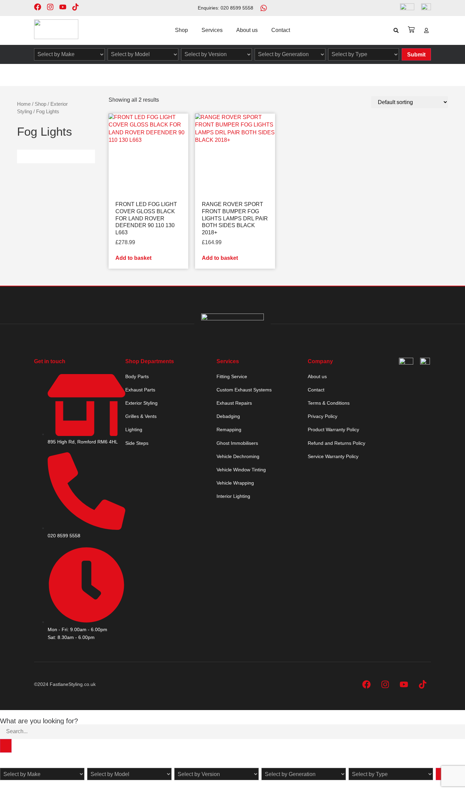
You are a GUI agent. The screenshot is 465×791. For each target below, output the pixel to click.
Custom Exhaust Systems (244, 389)
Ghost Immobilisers (237, 443)
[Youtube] (62, 7)
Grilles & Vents (141, 416)
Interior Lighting (233, 496)
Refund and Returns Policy (336, 443)
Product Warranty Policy (333, 429)
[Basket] (411, 29)
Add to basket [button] (133, 258)
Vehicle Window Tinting (241, 469)
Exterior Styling (141, 403)
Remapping (229, 429)
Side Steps (136, 443)
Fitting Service (232, 376)
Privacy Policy (322, 416)
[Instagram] (50, 7)
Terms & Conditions (329, 403)
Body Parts (137, 376)
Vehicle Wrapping (235, 483)
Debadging (228, 416)
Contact (280, 30)
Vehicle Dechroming (238, 456)
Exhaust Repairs (234, 403)
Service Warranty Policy (333, 456)
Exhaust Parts (140, 389)
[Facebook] (37, 7)
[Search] (6, 746)
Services (212, 30)
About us (247, 30)
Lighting (133, 429)
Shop (181, 30)
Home (24, 104)
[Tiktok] (75, 7)
